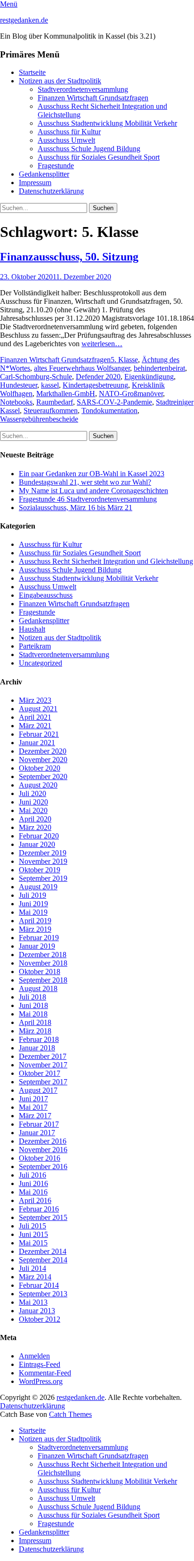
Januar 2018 (37, 1048)
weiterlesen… (101, 344)
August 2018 (38, 988)
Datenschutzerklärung (51, 191)
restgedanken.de (24, 20)
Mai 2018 (33, 1014)
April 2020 (35, 819)
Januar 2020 (37, 844)
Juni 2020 (33, 802)
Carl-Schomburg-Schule (36, 377)
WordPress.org (41, 1381)
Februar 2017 (39, 1124)
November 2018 (43, 963)
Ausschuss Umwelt (66, 140)
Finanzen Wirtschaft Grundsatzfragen (93, 98)
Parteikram (35, 646)
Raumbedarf (54, 402)
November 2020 (43, 760)
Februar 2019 (39, 938)
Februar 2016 (39, 1209)
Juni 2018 (33, 1005)
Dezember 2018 (42, 955)
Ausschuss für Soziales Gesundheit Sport (99, 157)
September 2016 (43, 1167)
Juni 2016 (33, 1183)
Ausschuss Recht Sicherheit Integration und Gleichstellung (106, 561)
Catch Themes (70, 1414)
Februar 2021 (39, 734)
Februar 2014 (39, 1285)
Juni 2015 (33, 1234)
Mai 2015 (33, 1243)
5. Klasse (124, 360)
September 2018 (43, 980)
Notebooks (16, 402)
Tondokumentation (109, 411)
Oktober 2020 (39, 768)
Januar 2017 (37, 1133)
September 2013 (43, 1294)
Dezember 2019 (42, 853)
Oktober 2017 (39, 1073)
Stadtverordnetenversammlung (83, 89)
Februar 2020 (39, 836)
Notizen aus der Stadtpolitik (60, 81)
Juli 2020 (32, 793)
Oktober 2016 (39, 1158)
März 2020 (35, 827)
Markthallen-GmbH (65, 394)
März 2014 (35, 1277)
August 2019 (38, 887)
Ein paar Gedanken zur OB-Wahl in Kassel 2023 (91, 474)
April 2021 (35, 717)
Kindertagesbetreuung (95, 385)
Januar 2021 (37, 743)
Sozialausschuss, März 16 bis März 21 (75, 508)
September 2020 (43, 776)
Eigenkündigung (149, 377)
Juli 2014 (32, 1268)
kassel (50, 385)
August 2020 (38, 785)
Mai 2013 (33, 1302)
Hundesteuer (18, 385)
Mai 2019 (33, 912)
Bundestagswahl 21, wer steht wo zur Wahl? (85, 482)
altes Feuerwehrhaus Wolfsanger (82, 368)
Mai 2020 (33, 810)
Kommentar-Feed (45, 1373)
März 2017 (35, 1116)
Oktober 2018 (39, 971)
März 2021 (35, 726)
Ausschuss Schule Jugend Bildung (89, 149)
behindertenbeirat (159, 368)
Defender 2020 (98, 377)
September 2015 (43, 1217)
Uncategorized (40, 663)
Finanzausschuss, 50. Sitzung (69, 257)
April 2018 (35, 1022)
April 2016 (35, 1200)
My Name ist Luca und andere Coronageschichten (93, 491)
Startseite (32, 72)
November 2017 (43, 1065)
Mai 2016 (33, 1192)
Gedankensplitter (44, 174)
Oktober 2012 (39, 1319)
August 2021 (38, 709)
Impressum (35, 183)
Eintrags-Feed (39, 1364)
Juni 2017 (33, 1099)
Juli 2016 (32, 1175)
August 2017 (38, 1090)
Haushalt (32, 629)
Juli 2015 (32, 1226)
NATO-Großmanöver (131, 394)
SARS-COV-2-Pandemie (114, 402)
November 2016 (43, 1150)
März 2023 (35, 700)
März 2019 (35, 929)
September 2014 (43, 1260)
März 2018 (35, 1031)
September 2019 (43, 878)
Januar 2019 (37, 946)
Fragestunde (56, 166)
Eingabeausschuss (46, 595)
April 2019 (35, 921)
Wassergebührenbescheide (39, 419)
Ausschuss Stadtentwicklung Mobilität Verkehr (107, 123)
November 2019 (43, 861)
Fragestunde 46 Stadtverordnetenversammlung (88, 499)
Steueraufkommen (51, 411)
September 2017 (43, 1082)
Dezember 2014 (42, 1251)
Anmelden (34, 1356)
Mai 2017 (33, 1107)
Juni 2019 (33, 904)
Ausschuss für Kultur (69, 132)
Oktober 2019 (39, 870)
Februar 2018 (39, 1039)
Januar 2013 (37, 1311)
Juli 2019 (32, 895)
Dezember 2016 (42, 1141)
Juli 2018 (32, 997)
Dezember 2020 (42, 751)
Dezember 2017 (42, 1056)
